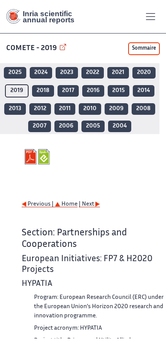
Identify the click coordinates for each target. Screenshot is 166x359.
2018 (43, 90)
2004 (120, 126)
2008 (143, 108)
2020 (144, 72)
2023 (66, 72)
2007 (39, 126)
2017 (68, 90)
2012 (40, 108)
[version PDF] (31, 156)
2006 (66, 126)
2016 (93, 90)
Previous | (40, 204)
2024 (40, 72)
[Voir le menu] (150, 16)
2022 (92, 72)
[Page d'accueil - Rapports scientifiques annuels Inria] (43, 16)
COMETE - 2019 (32, 48)
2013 (15, 108)
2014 (143, 90)
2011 (65, 108)
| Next (87, 204)
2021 (118, 72)
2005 (93, 126)
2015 (118, 90)
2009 (116, 108)
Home (69, 204)
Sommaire (144, 48)
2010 (90, 108)
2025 (15, 72)
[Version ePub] (45, 156)
